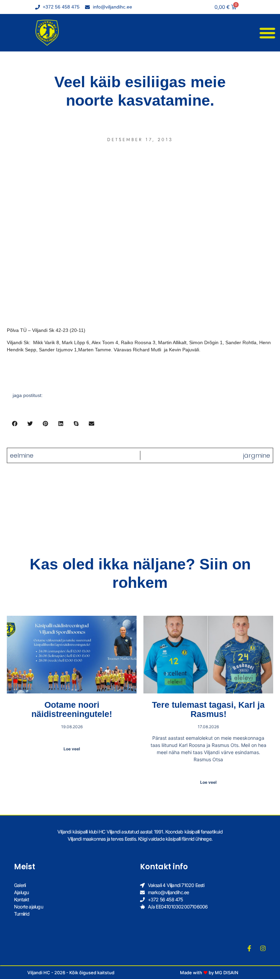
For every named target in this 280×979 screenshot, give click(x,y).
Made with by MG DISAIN (209, 972)
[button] (267, 33)
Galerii (20, 885)
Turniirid (21, 914)
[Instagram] (263, 948)
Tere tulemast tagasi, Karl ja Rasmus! (208, 709)
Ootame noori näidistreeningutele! (71, 709)
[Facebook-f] (249, 948)
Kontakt (21, 899)
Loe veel (72, 748)
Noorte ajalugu (28, 906)
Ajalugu (21, 892)
